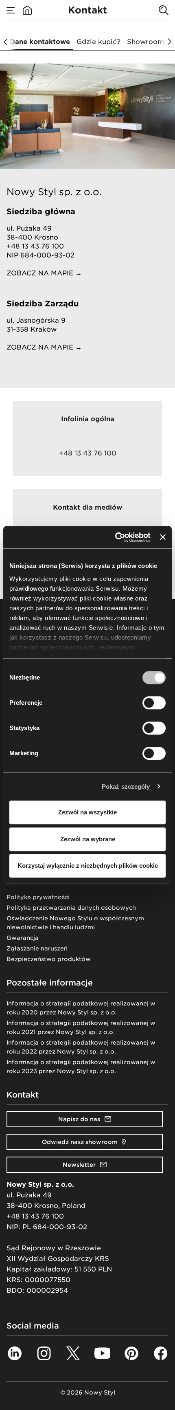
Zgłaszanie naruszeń (37, 948)
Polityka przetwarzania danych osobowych (71, 907)
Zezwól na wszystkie (87, 812)
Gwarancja (23, 938)
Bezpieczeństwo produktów (49, 959)
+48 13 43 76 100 (35, 1216)
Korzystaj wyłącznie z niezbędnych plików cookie (88, 865)
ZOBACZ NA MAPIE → (44, 273)
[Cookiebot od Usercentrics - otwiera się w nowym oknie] (115, 537)
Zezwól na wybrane (87, 839)
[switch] (154, 702)
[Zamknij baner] (163, 537)
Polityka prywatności (38, 897)
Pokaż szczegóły (126, 786)
